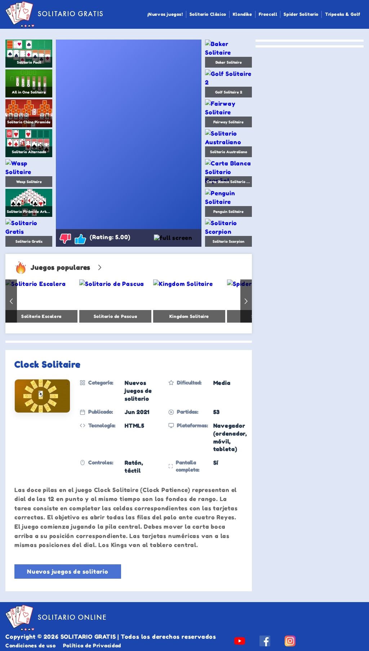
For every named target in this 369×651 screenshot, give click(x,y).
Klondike (242, 14)
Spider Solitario (301, 14)
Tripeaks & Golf (342, 14)
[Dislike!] (65, 238)
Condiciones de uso (30, 645)
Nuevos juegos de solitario (67, 571)
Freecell (268, 14)
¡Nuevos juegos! (165, 14)
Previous (11, 301)
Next (246, 301)
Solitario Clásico (208, 14)
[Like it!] (80, 238)
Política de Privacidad (92, 645)
